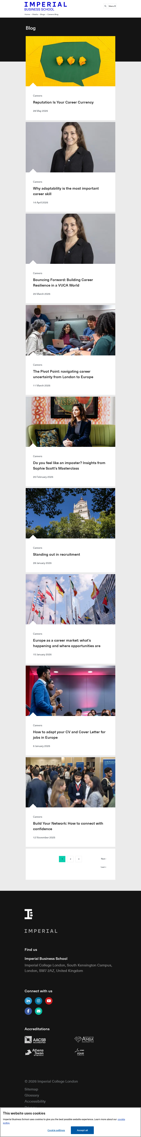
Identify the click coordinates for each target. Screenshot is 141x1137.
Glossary (32, 1094)
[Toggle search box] (105, 6)
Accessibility (35, 1101)
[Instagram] (38, 1001)
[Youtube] (49, 1001)
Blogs (42, 14)
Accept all (82, 1130)
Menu (111, 6)
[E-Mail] (38, 1011)
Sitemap (31, 1088)
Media (35, 14)
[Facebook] (28, 1011)
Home (27, 14)
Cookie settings (56, 1130)
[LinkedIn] (28, 1001)
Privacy (30, 1107)
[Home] (46, 6)
